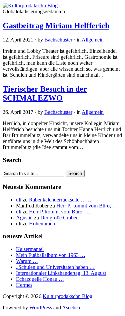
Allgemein (93, 39)
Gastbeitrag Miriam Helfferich (56, 25)
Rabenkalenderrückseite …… (60, 199)
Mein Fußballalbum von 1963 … (50, 255)
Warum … (27, 261)
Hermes (24, 285)
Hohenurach (42, 223)
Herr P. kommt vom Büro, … (87, 205)
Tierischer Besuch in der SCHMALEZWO (45, 93)
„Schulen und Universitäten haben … (55, 267)
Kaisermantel (30, 249)
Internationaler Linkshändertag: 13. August (61, 273)
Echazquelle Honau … (40, 279)
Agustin (24, 217)
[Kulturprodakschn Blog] (30, 5)
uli (18, 199)
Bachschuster (58, 39)
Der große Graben (59, 217)
